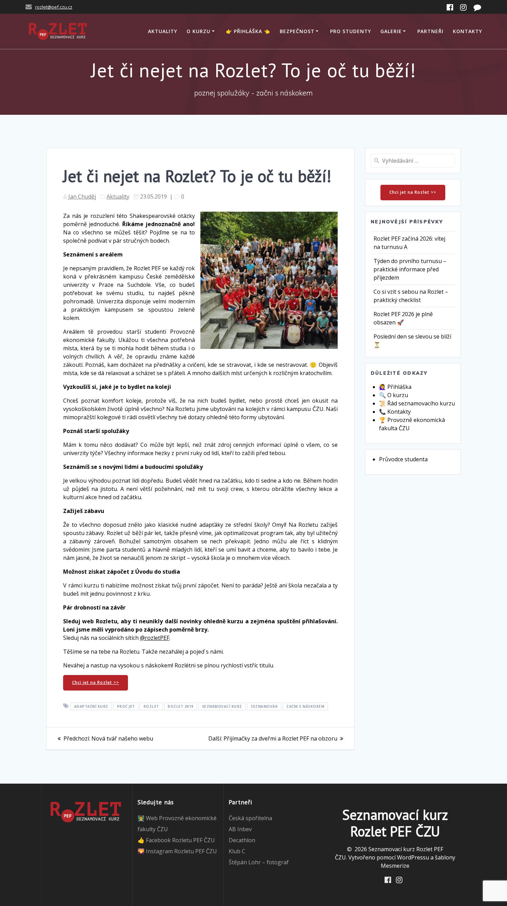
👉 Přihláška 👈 (248, 31)
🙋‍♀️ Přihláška (395, 387)
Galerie (391, 31)
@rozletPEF (154, 638)
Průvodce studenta (403, 459)
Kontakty (467, 31)
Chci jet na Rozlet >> (95, 682)
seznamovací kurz (222, 706)
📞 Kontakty (395, 411)
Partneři (430, 31)
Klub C (237, 851)
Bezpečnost (297, 31)
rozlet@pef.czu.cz (53, 7)
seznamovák (264, 706)
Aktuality (162, 31)
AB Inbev (240, 829)
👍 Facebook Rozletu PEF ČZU (176, 840)
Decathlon (242, 840)
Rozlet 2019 (180, 706)
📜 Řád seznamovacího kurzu (417, 403)
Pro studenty (350, 31)
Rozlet (151, 706)
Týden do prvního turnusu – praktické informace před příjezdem (410, 269)
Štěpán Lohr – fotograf (259, 862)
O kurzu (198, 31)
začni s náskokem (305, 706)
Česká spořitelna (250, 818)
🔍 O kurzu (393, 395)
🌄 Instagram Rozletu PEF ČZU (177, 851)
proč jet (126, 706)
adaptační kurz (91, 706)
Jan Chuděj (82, 196)
